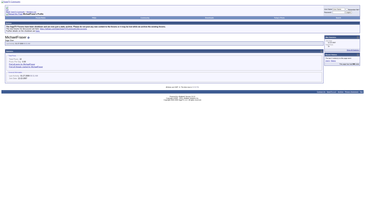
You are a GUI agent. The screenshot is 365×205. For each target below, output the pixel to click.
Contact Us (321, 92)
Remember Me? (353, 10)
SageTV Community (18, 12)
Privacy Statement (351, 92)
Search (338, 18)
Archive (340, 92)
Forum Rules (40, 18)
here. (38, 31)
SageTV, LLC (331, 92)
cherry (328, 61)
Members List (31, 12)
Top (361, 92)
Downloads (209, 18)
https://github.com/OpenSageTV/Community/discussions (63, 29)
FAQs (94, 18)
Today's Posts (279, 18)
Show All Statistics (353, 50)
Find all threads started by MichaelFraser (26, 67)
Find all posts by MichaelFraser (22, 64)
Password (327, 12)
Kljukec (333, 61)
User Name (328, 9)
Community (145, 18)
